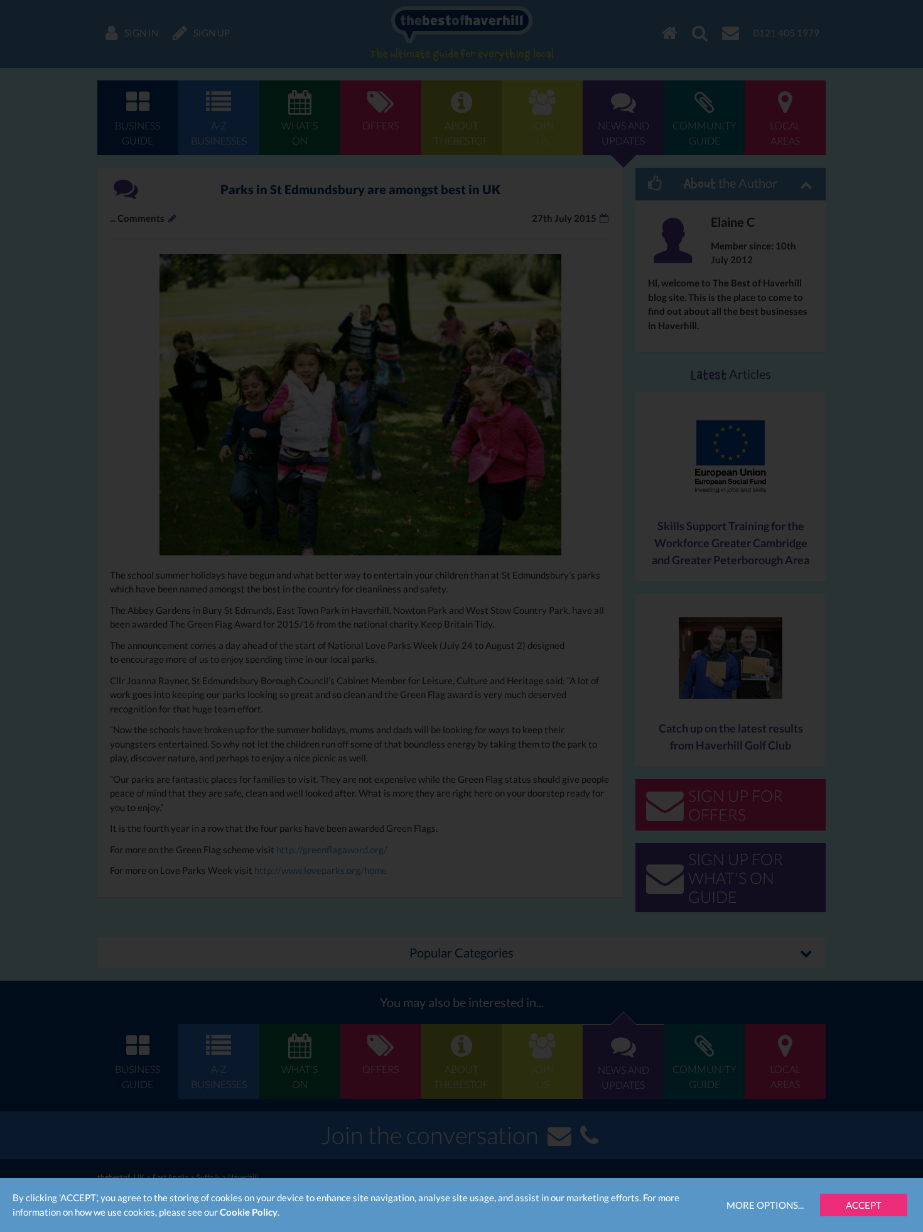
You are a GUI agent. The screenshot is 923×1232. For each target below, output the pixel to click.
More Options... (765, 1205)
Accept (864, 1205)
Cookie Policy (249, 1212)
